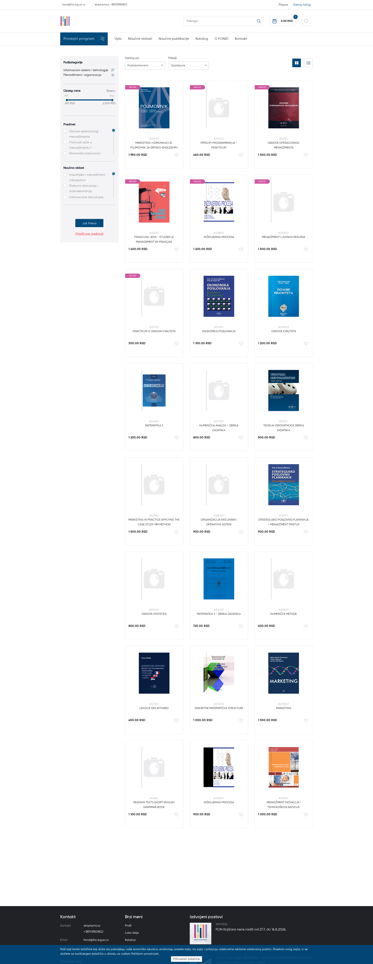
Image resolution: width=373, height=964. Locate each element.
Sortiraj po (132, 58)
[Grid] (296, 63)
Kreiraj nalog (302, 4)
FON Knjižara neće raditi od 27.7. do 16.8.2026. (251, 929)
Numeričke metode (283, 614)
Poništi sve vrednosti (89, 233)
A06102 (283, 798)
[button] (283, 21)
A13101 (283, 421)
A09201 (154, 610)
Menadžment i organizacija (88, 74)
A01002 (219, 704)
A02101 (154, 233)
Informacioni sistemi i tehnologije (88, 70)
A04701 (219, 610)
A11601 (154, 798)
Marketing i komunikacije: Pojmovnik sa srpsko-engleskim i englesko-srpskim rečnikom (154, 148)
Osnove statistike (154, 614)
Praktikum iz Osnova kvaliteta (154, 331)
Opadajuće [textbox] (178, 65)
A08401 (219, 516)
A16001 (154, 139)
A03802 (283, 704)
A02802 (218, 233)
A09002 (283, 327)
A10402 (219, 139)
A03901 (154, 516)
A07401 (284, 610)
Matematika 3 (154, 425)
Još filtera (89, 223)
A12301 (283, 516)
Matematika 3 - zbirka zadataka (219, 614)
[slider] (67, 100)
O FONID (221, 39)
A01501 (219, 327)
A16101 (284, 139)
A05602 (283, 233)
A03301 (154, 704)
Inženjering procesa (219, 237)
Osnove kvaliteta (283, 331)
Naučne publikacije (174, 39)
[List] (308, 63)
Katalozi (130, 940)
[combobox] (145, 66)
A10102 (154, 327)
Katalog (202, 39)
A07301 (219, 421)
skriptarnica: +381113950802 (111, 4)
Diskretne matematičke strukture (219, 708)
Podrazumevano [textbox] (137, 65)
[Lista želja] (306, 21)
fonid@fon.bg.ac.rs (73, 4)
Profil (128, 925)
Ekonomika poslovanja (218, 331)
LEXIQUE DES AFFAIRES (154, 708)
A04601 (154, 421)
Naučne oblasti (140, 39)
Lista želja (132, 932)
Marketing (283, 708)
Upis (118, 39)
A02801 (219, 798)
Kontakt (241, 39)
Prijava (283, 4)
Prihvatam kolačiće (186, 959)
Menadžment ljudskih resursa (283, 237)
